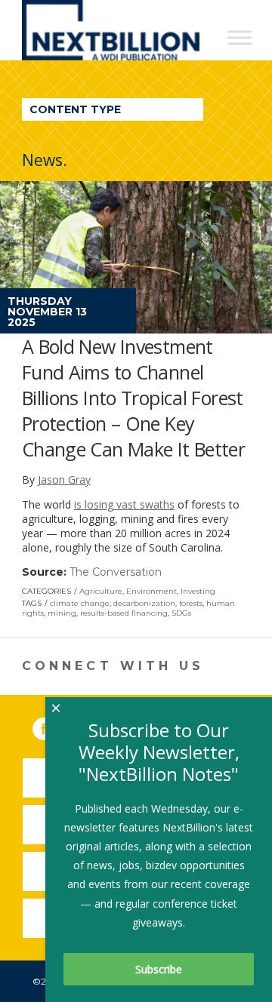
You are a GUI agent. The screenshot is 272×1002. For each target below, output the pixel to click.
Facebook (54, 726)
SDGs (181, 613)
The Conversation (116, 572)
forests (190, 603)
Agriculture (100, 591)
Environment (151, 591)
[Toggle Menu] (239, 37)
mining (62, 613)
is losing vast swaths (124, 504)
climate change (80, 603)
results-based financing (124, 613)
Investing (198, 591)
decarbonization (144, 603)
